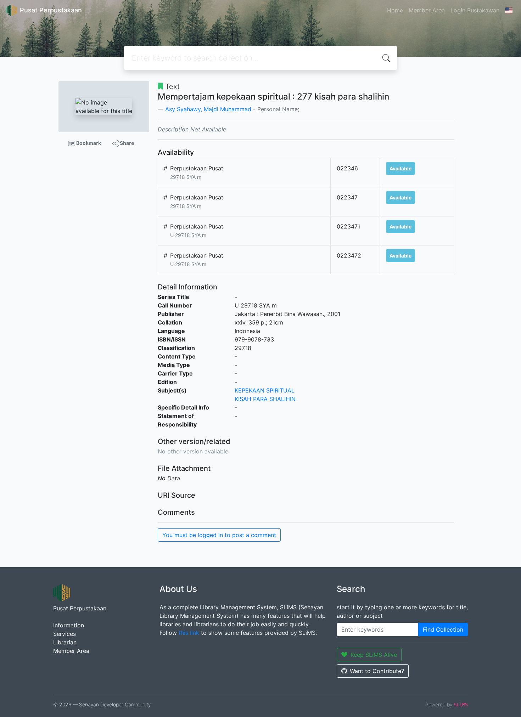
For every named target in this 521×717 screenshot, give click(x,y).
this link (189, 632)
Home (395, 10)
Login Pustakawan (474, 10)
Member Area (427, 10)
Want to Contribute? (377, 670)
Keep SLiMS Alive (374, 654)
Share (126, 143)
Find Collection (443, 629)
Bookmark (88, 143)
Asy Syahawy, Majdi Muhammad (208, 109)
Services (64, 633)
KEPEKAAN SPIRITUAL (265, 390)
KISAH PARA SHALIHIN (265, 398)
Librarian (65, 642)
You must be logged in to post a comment (219, 534)
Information (68, 625)
